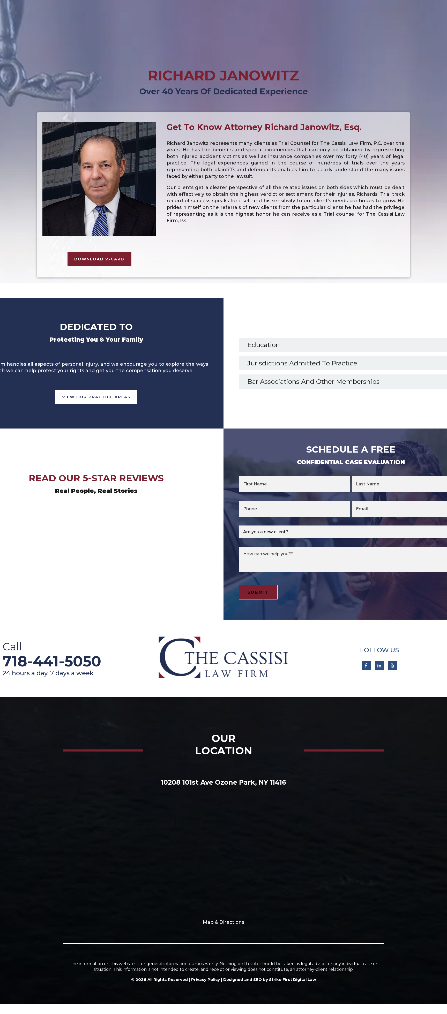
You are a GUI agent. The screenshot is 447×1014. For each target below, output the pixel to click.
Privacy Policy (205, 979)
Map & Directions (223, 922)
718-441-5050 (52, 661)
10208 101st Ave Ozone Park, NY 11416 (223, 782)
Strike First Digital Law (292, 979)
